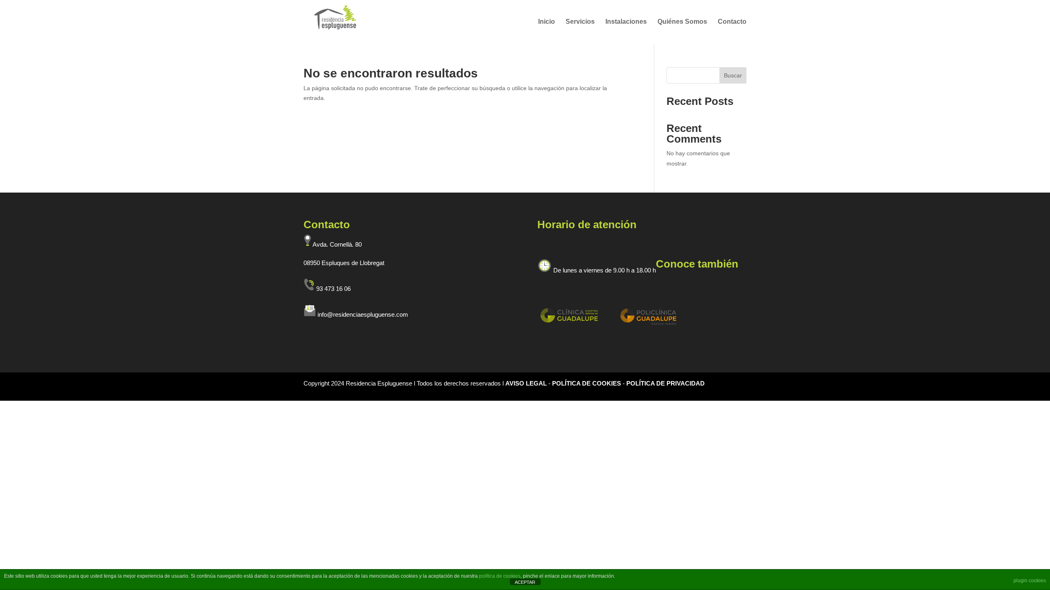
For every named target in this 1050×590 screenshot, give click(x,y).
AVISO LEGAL (526, 383)
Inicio (546, 22)
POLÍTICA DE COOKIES (587, 383)
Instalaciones (626, 22)
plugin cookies (1029, 580)
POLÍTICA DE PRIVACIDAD (665, 383)
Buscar (733, 75)
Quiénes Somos (682, 22)
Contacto (732, 22)
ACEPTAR (525, 582)
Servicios (580, 22)
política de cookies (499, 576)
